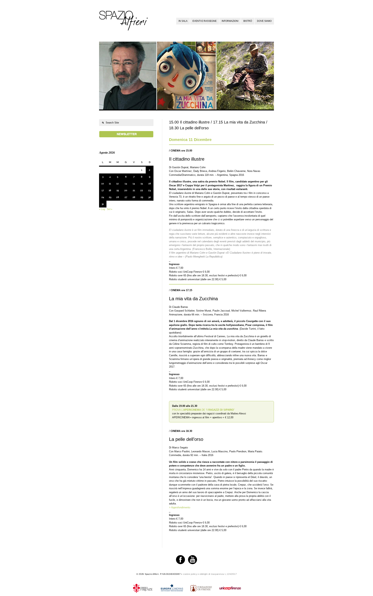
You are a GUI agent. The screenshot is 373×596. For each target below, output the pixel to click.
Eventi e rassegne (205, 21)
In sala (183, 21)
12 (117, 183)
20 (125, 190)
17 (103, 190)
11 (110, 183)
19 (118, 190)
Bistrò (247, 21)
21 (134, 190)
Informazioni (230, 21)
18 (110, 190)
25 (110, 197)
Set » (109, 209)
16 (149, 183)
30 (149, 197)
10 (102, 183)
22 (141, 190)
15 (142, 183)
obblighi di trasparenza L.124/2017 (218, 574)
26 (117, 197)
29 (141, 197)
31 (103, 204)
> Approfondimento (179, 507)
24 (102, 197)
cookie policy (190, 574)
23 (149, 190)
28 (133, 197)
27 (126, 197)
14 (134, 183)
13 (126, 183)
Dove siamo (264, 21)
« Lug (102, 209)
